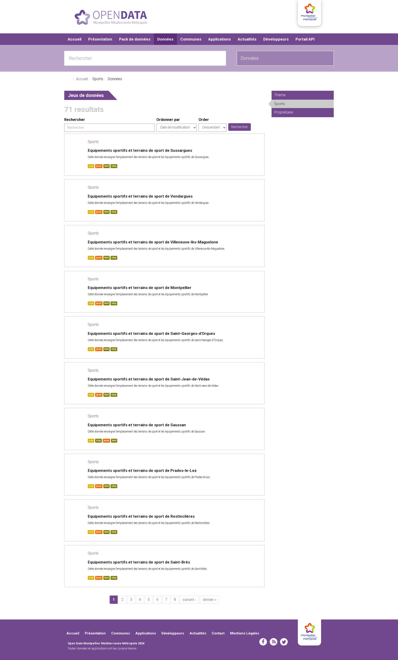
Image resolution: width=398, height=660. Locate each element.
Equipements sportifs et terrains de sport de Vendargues (140, 196)
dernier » (209, 599)
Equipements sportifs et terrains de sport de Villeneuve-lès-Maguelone (153, 242)
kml (106, 165)
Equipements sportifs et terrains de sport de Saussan (137, 425)
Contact (218, 633)
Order (204, 119)
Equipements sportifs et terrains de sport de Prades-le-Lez (142, 470)
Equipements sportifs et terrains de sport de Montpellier (139, 287)
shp (113, 165)
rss (273, 641)
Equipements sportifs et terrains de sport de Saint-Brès (139, 562)
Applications (219, 39)
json (99, 165)
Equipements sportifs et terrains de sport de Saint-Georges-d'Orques (151, 333)
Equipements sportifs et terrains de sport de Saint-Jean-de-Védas (149, 379)
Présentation (100, 39)
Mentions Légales (244, 633)
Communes (190, 39)
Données (165, 39)
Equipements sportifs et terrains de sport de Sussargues (140, 150)
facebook (263, 641)
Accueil (74, 39)
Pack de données (134, 39)
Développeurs (276, 39)
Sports (93, 142)
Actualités (247, 39)
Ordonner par (168, 119)
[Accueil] (111, 17)
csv (91, 165)
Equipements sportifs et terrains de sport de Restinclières (141, 516)
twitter (284, 641)
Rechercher (74, 119)
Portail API (305, 39)
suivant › (189, 599)
